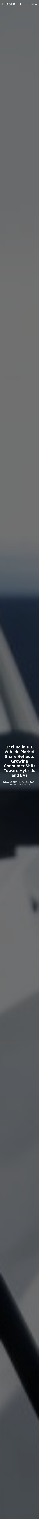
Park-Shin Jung (28, 782)
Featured (12, 785)
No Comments (24, 785)
